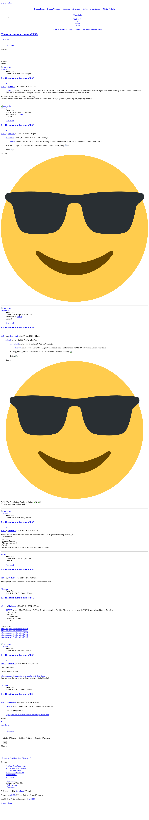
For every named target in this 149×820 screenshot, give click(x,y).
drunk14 (4, 70)
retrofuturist (10, 138)
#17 (2, 134)
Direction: (38, 738)
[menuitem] (76, 21)
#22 (2, 664)
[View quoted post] (20, 91)
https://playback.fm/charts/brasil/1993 (14, 637)
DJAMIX (4, 513)
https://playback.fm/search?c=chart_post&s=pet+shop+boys (23, 676)
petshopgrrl (5, 310)
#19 (2, 531)
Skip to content (6, 3)
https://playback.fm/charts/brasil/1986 (14, 629)
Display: (6, 738)
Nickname (4, 589)
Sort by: (22, 738)
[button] (6, 53)
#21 (2, 606)
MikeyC (4, 108)
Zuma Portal (20, 791)
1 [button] (6, 55)
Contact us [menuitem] (11, 787)
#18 (2, 336)
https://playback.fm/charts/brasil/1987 (14, 631)
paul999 (32, 799)
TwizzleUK (10, 91)
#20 (2, 578)
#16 (2, 87)
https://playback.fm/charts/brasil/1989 (14, 635)
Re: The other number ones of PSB (17, 78)
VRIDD (4, 554)
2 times (20, 114)
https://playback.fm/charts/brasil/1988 (14, 633)
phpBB (13, 795)
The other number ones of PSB (19, 34)
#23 (2, 702)
